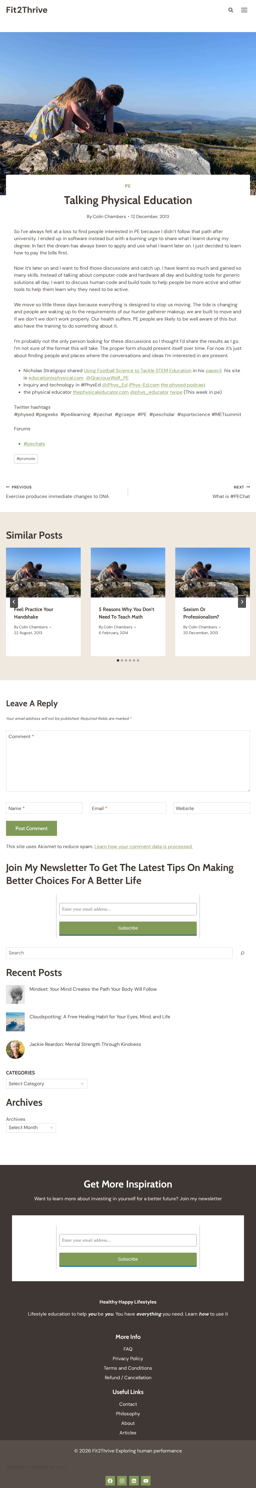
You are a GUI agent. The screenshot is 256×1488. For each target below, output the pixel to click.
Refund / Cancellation (128, 1377)
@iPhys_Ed (115, 385)
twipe (176, 392)
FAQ (128, 1349)
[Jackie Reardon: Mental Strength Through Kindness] (15, 1049)
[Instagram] (122, 1480)
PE (128, 186)
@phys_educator (149, 392)
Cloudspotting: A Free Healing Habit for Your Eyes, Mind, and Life (100, 1017)
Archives (16, 1119)
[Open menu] (244, 10)
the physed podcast (183, 385)
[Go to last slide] (14, 602)
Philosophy (128, 1414)
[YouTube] (145, 1480)
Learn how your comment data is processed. (143, 846)
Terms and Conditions (128, 1368)
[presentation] (43, 573)
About (128, 1423)
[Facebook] (110, 1480)
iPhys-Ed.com (144, 385)
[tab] (118, 660)
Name (16, 809)
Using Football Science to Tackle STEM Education (138, 370)
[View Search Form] (231, 10)
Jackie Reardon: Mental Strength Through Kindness (85, 1044)
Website (185, 809)
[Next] (242, 602)
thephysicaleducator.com (101, 392)
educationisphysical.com (56, 378)
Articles (128, 1433)
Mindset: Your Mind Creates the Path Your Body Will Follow (93, 989)
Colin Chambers (109, 217)
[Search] (242, 953)
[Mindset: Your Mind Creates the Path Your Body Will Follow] (15, 994)
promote (25, 458)
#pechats (34, 444)
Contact (128, 1404)
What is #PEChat (231, 492)
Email (99, 809)
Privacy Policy (128, 1358)
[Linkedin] (134, 1480)
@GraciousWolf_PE (107, 378)
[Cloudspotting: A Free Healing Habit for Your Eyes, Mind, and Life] (15, 1022)
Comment (21, 737)
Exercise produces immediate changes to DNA (57, 492)
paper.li (214, 370)
